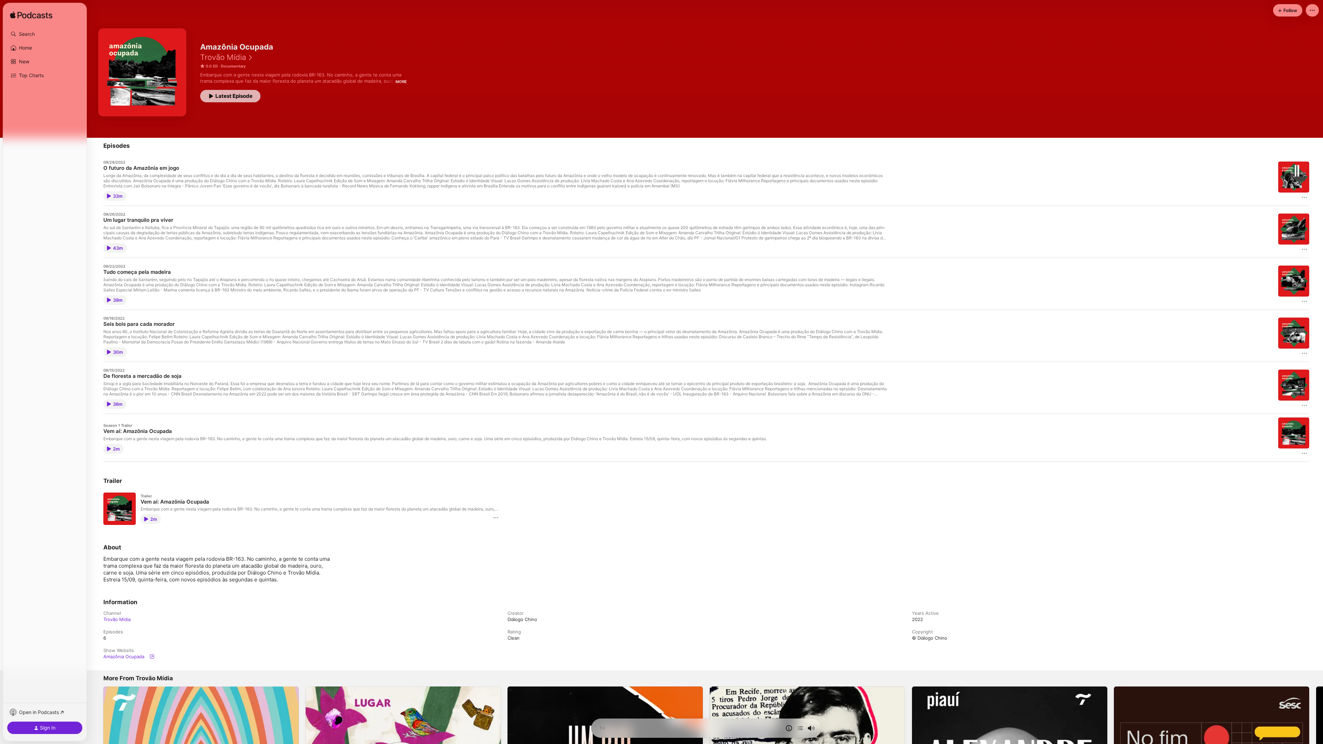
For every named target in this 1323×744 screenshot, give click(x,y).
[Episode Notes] (789, 728)
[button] (45, 34)
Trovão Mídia (223, 57)
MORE (401, 81)
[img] (31, 15)
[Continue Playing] (800, 728)
